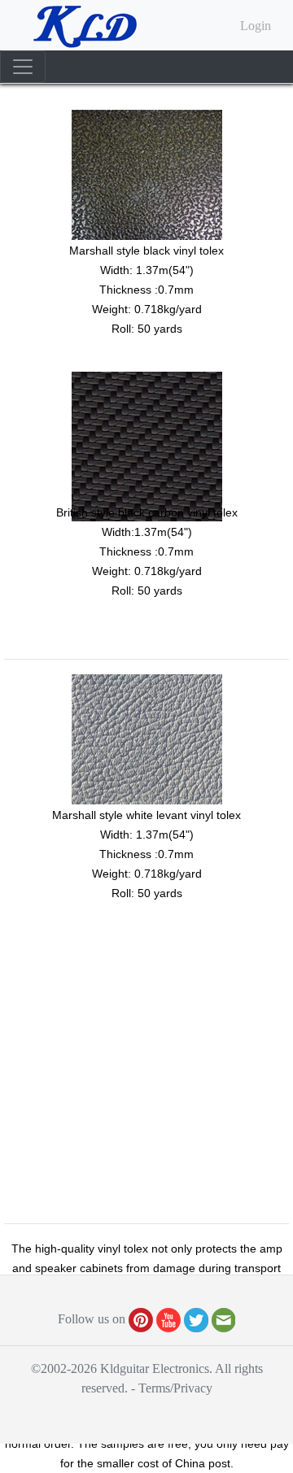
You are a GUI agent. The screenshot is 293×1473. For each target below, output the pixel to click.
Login (255, 26)
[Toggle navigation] (23, 66)
